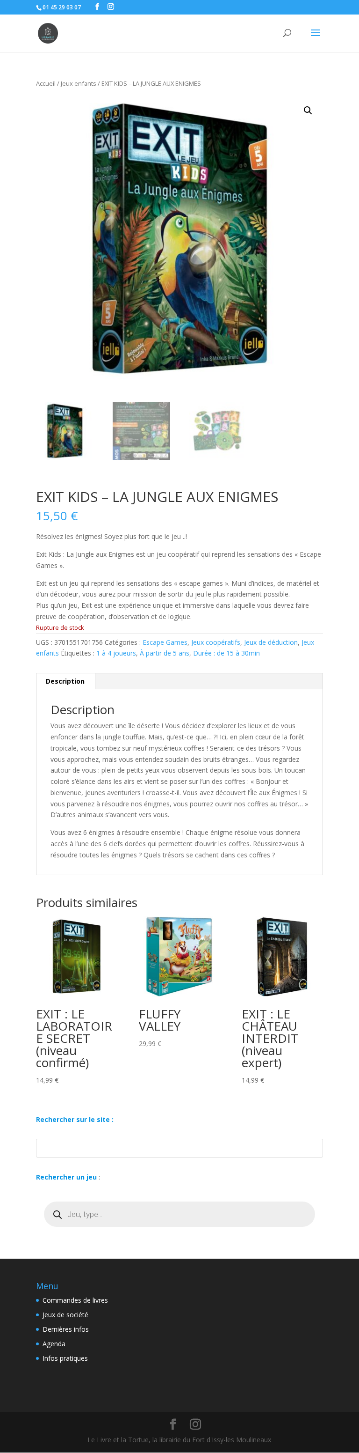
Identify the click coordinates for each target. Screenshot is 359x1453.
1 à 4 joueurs (116, 653)
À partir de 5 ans (164, 653)
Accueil (46, 83)
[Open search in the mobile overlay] (179, 1214)
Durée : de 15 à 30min (226, 653)
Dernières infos (66, 1329)
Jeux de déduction (271, 642)
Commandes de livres (75, 1300)
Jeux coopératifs (215, 642)
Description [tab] (65, 681)
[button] (308, 110)
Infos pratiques (65, 1358)
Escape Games (165, 642)
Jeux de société (65, 1314)
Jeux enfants (78, 83)
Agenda (54, 1343)
